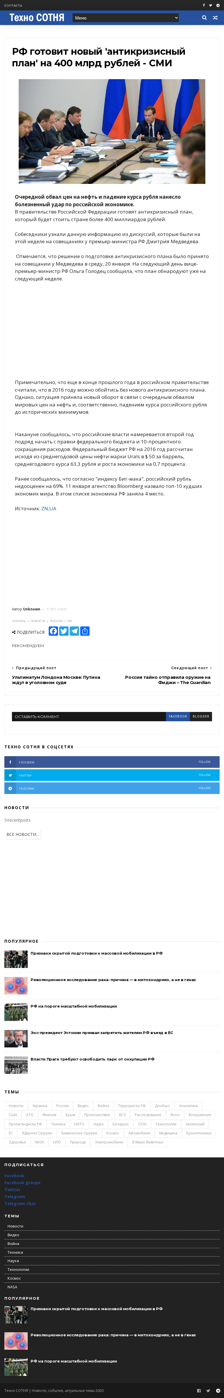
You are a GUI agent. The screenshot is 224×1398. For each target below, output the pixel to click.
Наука (98, 1124)
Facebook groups (22, 1182)
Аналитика (188, 1105)
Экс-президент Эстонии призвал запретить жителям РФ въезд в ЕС (102, 1032)
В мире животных (147, 1142)
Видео (83, 1105)
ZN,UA (48, 508)
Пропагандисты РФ (25, 1124)
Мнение (50, 1114)
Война (103, 1105)
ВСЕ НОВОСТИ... (22, 834)
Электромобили (109, 1142)
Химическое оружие (79, 1133)
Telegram (14, 1196)
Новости (16, 1105)
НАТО (79, 1124)
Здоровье (17, 1142)
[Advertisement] (112, 330)
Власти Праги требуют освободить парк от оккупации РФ (92, 1059)
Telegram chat (20, 1203)
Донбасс (162, 1105)
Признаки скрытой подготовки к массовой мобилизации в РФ (96, 953)
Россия (62, 1105)
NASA (39, 1142)
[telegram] (218, 5)
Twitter (12, 1189)
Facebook (14, 1175)
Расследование (148, 1114)
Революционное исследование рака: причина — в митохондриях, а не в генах (113, 979)
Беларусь (121, 1124)
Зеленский (195, 1124)
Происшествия (97, 1114)
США (13, 1114)
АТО (30, 1114)
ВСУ (122, 1114)
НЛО (57, 1142)
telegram (115, 788)
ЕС (11, 1133)
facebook (178, 716)
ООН (142, 1124)
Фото (175, 1114)
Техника (58, 1124)
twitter (115, 775)
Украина (39, 1105)
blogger (201, 716)
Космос (112, 1133)
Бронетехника (198, 1133)
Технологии (165, 1124)
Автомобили (139, 1133)
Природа (78, 1142)
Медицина (168, 1133)
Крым (70, 1114)
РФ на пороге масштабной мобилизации (74, 1006)
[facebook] (204, 5)
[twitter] (210, 5)
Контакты (13, 5)
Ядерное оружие (37, 1133)
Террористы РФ (132, 1105)
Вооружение (200, 1114)
